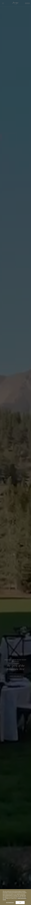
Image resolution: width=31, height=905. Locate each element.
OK (20, 902)
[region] (15, 897)
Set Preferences (10, 902)
